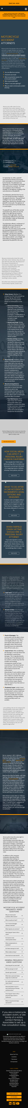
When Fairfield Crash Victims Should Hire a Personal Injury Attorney (14, 532)
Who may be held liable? (11, 81)
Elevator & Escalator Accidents (14, 1070)
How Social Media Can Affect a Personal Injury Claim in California (14, 455)
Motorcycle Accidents (14, 1078)
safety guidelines (13, 779)
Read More (15, 475)
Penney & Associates (12, 53)
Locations (14, 1056)
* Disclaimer (14, 1059)
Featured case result (10, 75)
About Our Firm (14, 1054)
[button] (14, 3)
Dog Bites (14, 1077)
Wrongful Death (14, 1080)
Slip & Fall (14, 1086)
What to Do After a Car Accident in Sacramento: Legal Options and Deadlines (14, 492)
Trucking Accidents (14, 1075)
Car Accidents (14, 1074)
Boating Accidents (14, 1083)
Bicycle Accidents (14, 1085)
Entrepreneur (14, 1061)
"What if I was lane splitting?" (13, 83)
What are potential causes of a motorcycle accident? (13, 78)
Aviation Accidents (14, 1072)
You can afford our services (12, 72)
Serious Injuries (14, 1082)
